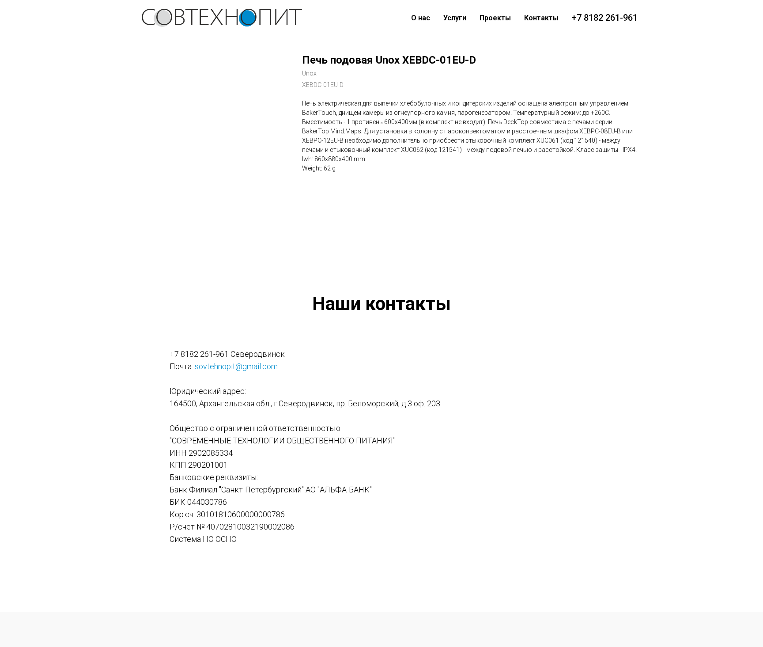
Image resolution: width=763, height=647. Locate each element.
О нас (420, 18)
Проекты (495, 18)
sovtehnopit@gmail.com (236, 366)
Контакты (541, 18)
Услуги (454, 18)
